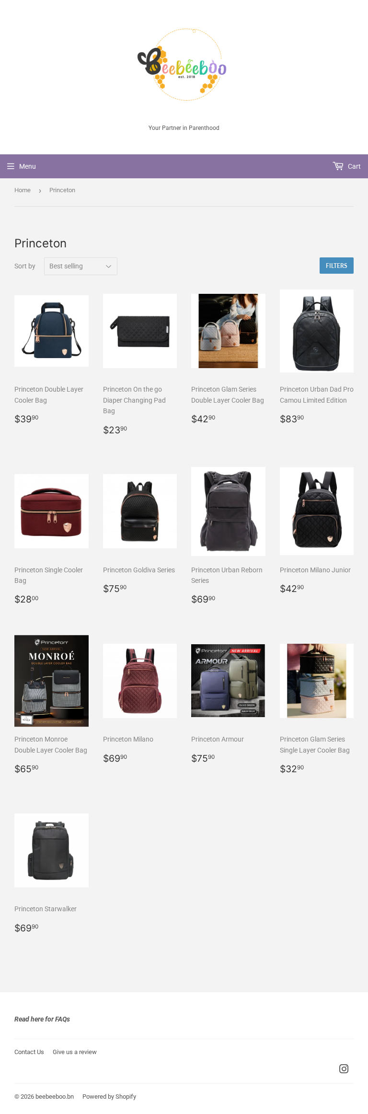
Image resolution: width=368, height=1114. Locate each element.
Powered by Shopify (109, 1096)
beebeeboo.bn (54, 1096)
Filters (336, 265)
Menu (27, 166)
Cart (353, 166)
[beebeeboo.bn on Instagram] (344, 1070)
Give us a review (75, 1052)
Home (22, 190)
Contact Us (29, 1052)
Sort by (24, 266)
